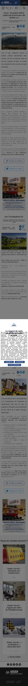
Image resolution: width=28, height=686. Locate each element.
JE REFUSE (19, 362)
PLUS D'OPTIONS (14, 365)
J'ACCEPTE (9, 362)
